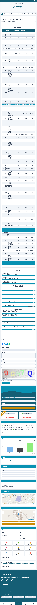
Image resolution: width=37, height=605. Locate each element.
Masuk (18, 407)
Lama (10, 460)
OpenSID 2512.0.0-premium (21, 601)
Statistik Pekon (6, 437)
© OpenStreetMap (30, 503)
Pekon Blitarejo (14, 601)
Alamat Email (4, 362)
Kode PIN (3, 403)
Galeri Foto (5, 466)
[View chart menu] (34, 440)
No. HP (3, 366)
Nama (3, 359)
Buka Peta (18, 521)
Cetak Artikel (5, 339)
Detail (18, 523)
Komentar (3, 352)
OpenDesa (28, 601)
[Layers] (34, 496)
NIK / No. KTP (4, 399)
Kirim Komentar (5, 382)
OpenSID (34, 503)
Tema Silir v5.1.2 (32, 601)
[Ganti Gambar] (4, 378)
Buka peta (3, 504)
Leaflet (27, 503)
